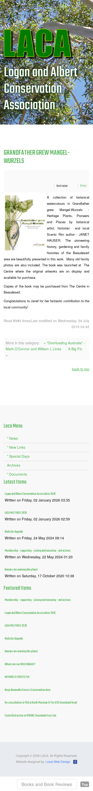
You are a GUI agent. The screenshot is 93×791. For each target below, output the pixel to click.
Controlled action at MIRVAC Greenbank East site (30, 715)
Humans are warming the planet (21, 569)
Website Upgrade (14, 531)
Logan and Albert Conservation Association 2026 (30, 494)
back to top (80, 368)
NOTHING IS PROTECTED (17, 677)
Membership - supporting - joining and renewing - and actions (38, 550)
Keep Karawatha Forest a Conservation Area (27, 690)
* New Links (16, 447)
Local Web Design (58, 761)
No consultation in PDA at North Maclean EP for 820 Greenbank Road (41, 702)
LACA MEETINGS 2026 (16, 512)
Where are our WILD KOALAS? (20, 664)
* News (12, 438)
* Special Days (18, 456)
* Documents (17, 474)
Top (85, 784)
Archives (13, 465)
